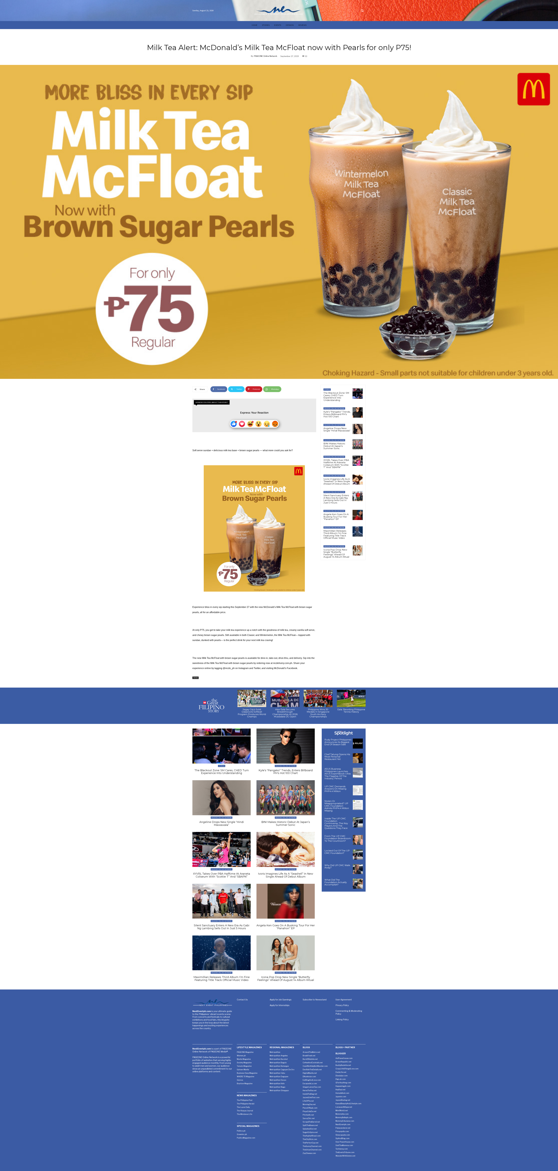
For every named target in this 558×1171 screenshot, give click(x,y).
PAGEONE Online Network (265, 56)
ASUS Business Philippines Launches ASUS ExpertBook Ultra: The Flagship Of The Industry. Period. (337, 773)
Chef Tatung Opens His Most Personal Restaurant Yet (337, 756)
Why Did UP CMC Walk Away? (337, 866)
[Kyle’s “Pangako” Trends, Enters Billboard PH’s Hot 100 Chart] (358, 412)
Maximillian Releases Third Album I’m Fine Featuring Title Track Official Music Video (335, 534)
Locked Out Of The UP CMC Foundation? (337, 851)
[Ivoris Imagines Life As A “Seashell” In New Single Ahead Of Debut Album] (358, 480)
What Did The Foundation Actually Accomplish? (335, 882)
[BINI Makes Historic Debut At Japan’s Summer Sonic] (358, 444)
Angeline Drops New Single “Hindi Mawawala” (336, 429)
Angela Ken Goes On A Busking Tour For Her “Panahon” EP (336, 516)
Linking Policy (342, 1019)
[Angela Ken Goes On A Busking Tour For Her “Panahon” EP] (358, 515)
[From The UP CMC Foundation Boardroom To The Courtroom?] (358, 840)
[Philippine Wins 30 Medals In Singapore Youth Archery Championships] (318, 698)
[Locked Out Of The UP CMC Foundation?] (358, 854)
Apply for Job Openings (280, 999)
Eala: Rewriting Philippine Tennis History (351, 710)
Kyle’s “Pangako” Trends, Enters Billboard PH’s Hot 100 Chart (336, 414)
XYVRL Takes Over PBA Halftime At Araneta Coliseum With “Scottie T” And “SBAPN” (336, 464)
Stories (195, 678)
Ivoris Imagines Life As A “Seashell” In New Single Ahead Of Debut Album (336, 481)
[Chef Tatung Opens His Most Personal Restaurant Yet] (358, 758)
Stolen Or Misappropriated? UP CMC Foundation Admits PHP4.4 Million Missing (336, 806)
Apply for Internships (279, 1005)
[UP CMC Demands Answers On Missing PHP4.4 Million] (358, 790)
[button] (362, 10)
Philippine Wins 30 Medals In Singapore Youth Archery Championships (318, 713)
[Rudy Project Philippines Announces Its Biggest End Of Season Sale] (358, 744)
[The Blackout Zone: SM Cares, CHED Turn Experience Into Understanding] (358, 393)
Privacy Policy (342, 1005)
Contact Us (242, 999)
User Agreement (344, 999)
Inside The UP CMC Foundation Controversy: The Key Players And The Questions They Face (336, 823)
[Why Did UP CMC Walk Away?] (358, 869)
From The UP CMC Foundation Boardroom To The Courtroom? (337, 838)
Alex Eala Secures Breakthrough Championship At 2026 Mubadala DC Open (285, 713)
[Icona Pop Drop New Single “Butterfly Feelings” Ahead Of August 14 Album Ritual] (358, 550)
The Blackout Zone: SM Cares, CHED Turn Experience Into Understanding (336, 396)
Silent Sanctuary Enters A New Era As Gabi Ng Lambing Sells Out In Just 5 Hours (336, 499)
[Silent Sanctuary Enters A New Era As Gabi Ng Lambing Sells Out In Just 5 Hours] (358, 496)
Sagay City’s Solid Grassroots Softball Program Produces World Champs (252, 713)
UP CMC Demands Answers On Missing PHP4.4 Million (335, 789)
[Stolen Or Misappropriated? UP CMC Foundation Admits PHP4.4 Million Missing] (358, 805)
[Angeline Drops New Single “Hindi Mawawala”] (358, 429)
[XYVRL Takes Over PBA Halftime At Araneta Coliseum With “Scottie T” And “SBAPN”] (358, 461)
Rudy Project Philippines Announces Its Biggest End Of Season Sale (337, 742)
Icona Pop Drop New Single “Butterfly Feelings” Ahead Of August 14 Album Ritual (336, 553)
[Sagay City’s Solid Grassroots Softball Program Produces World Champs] (251, 698)
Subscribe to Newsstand (315, 999)
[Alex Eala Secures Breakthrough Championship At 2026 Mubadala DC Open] (285, 698)
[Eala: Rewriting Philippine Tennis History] (351, 698)
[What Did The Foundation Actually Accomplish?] (358, 884)
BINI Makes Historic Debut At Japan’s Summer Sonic (334, 446)
